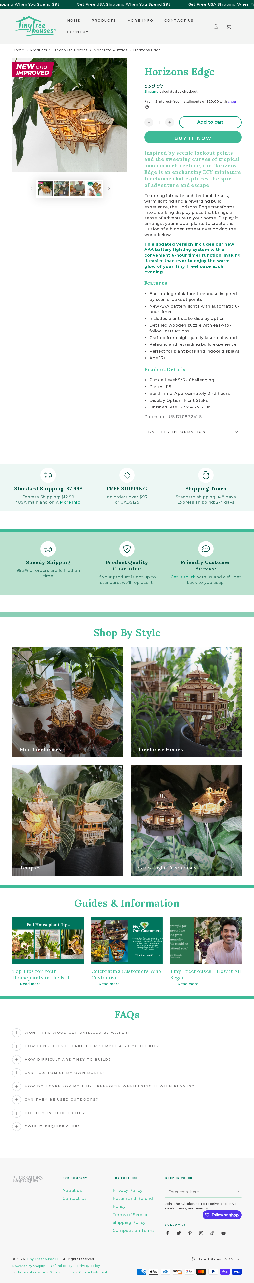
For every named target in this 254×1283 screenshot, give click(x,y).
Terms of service (31, 1272)
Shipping (151, 91)
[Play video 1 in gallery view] (61, 188)
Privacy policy (88, 1266)
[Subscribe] (239, 1192)
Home (18, 50)
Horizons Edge (147, 50)
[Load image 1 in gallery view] (45, 188)
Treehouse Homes (70, 50)
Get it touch (183, 577)
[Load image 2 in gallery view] (77, 188)
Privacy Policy (127, 1190)
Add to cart (210, 122)
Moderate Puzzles (110, 50)
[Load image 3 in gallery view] (94, 188)
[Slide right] (108, 188)
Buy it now (193, 138)
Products (38, 50)
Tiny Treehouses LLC (44, 1259)
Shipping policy (62, 1272)
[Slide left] (30, 188)
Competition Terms (134, 1230)
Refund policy (61, 1266)
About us (72, 1190)
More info (70, 502)
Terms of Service (131, 1214)
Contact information (96, 1272)
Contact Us (75, 1198)
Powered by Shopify (28, 1266)
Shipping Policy (129, 1222)
